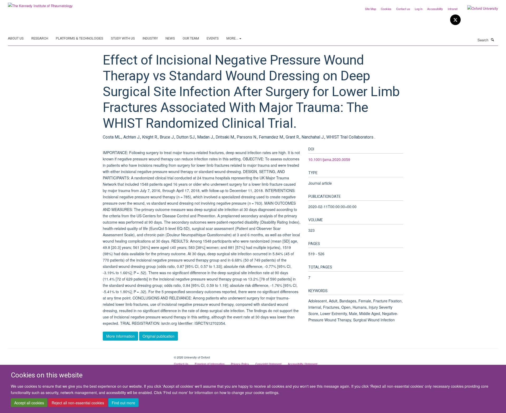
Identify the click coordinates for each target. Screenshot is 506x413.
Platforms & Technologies (79, 38)
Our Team (191, 38)
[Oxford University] (478, 8)
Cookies (386, 9)
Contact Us (181, 364)
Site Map (370, 9)
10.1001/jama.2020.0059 (329, 159)
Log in (418, 9)
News (170, 38)
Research (39, 38)
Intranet (453, 9)
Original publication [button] (158, 336)
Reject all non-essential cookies (78, 402)
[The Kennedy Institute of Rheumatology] (40, 3)
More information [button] (120, 336)
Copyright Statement (268, 364)
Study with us (123, 38)
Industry (150, 38)
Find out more (123, 402)
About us (16, 38)
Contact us (403, 9)
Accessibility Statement (302, 364)
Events (213, 38)
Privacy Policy (240, 364)
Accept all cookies (29, 402)
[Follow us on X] (455, 19)
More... (232, 38)
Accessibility (435, 9)
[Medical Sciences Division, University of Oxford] (87, 355)
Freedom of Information (210, 364)
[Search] (492, 39)
